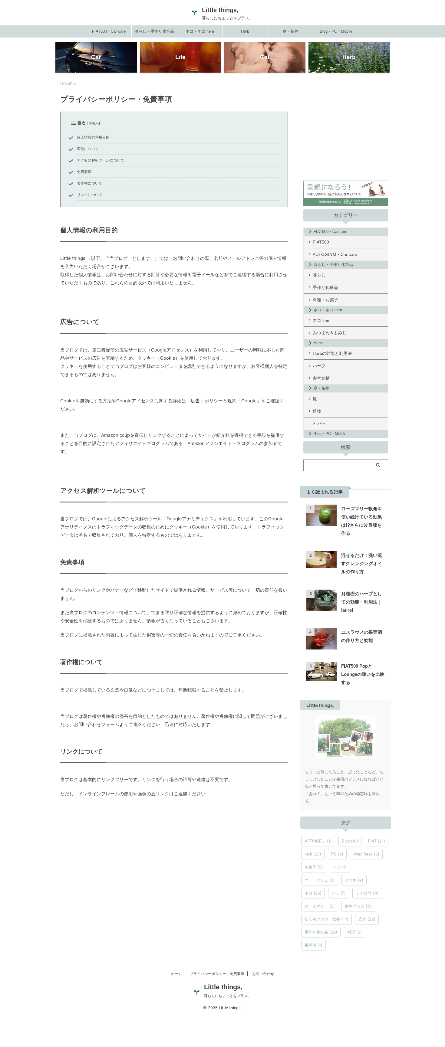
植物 (317, 411)
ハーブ (319, 365)
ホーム (176, 973)
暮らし (319, 275)
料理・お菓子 (325, 299)
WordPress (366, 854)
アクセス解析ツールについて (100, 160)
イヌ (340, 867)
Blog (350, 841)
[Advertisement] (345, 134)
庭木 (366, 919)
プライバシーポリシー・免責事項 (217, 973)
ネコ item (322, 320)
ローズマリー (320, 906)
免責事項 (84, 172)
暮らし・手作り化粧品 (154, 31)
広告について (88, 149)
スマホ (354, 880)
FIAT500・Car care (109, 31)
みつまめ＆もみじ (330, 332)
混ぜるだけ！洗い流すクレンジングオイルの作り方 (361, 563)
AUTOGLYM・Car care (335, 254)
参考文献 (321, 378)
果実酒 (313, 945)
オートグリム (320, 880)
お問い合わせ (263, 973)
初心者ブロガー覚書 (326, 919)
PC (337, 854)
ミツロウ (368, 893)
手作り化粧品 (325, 287)
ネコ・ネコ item (200, 31)
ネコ (313, 893)
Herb (245, 31)
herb (313, 854)
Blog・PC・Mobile (336, 31)
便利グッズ (359, 906)
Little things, (220, 10)
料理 (354, 932)
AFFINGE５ (318, 841)
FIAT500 (321, 242)
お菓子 (314, 867)
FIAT (376, 841)
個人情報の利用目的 (93, 137)
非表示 (94, 124)
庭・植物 (290, 31)
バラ (321, 423)
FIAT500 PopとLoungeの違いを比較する (362, 674)
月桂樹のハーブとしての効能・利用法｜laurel (361, 602)
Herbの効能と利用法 (332, 353)
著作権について (89, 183)
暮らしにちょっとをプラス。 (227, 995)
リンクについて (89, 195)
